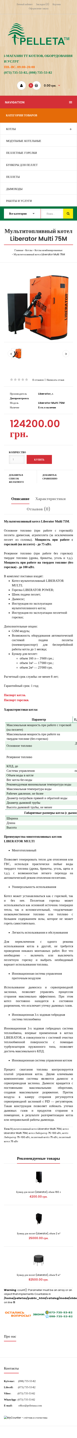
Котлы (28, 250)
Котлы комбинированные (49, 250)
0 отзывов (38, 380)
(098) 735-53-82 (27, 1381)
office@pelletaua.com (30, 1405)
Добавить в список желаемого (16, 478)
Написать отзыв (55, 380)
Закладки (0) (42, 4)
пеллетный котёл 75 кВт (44, 1137)
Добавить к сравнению (49, 476)
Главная (18, 250)
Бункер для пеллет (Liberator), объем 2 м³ (38, 1233)
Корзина (57, 4)
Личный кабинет (24, 4)
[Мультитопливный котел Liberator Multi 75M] (38, 307)
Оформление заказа (38, 8)
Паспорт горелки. (16, 700)
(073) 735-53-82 (27, 1387)
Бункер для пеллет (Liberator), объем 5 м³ (38, 1275)
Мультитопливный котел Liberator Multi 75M (39, 254)
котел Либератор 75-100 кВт (45, 1133)
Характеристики (50, 498)
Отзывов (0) (38, 509)
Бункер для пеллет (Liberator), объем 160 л (38, 1192)
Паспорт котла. (15, 695)
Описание (20, 498)
